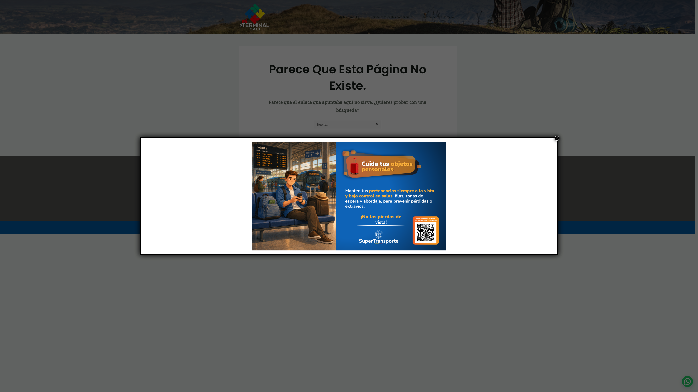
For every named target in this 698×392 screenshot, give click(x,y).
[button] (245, 196)
